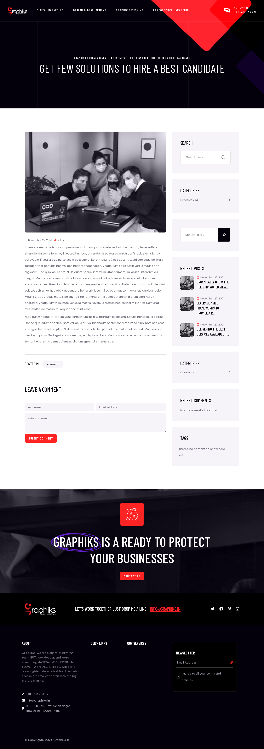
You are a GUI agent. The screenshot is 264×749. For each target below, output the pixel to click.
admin (61, 240)
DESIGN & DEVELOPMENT (89, 10)
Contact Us (132, 576)
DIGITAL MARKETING (50, 10)
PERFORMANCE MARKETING (171, 10)
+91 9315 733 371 (245, 12)
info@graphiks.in (165, 609)
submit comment (41, 438)
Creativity (53, 364)
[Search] (224, 235)
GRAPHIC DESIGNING (129, 10)
